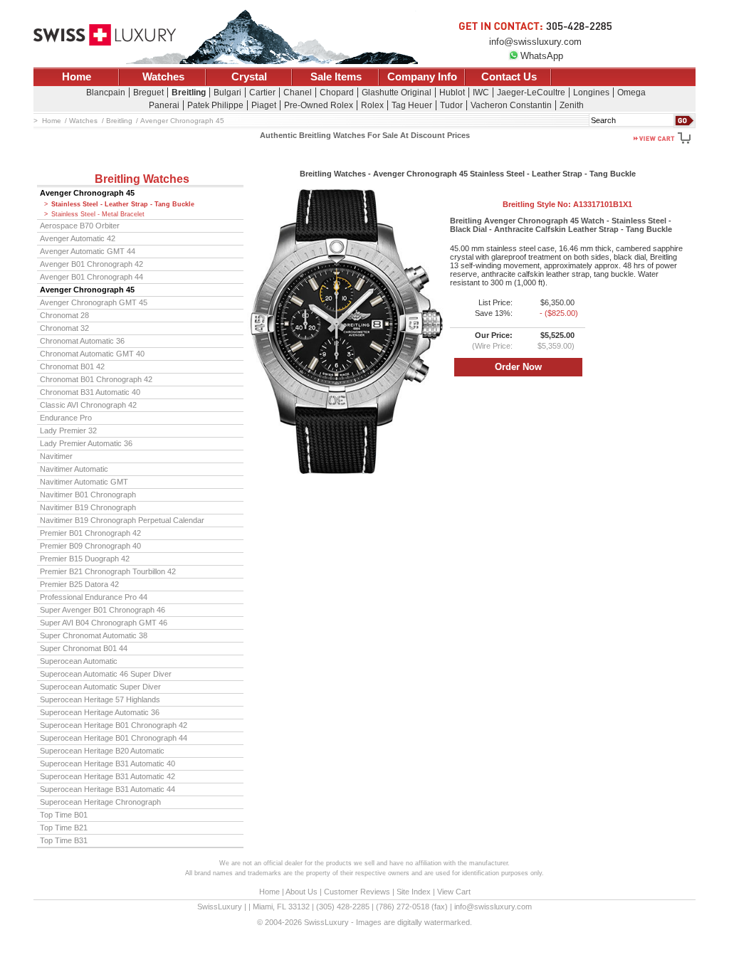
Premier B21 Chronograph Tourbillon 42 (108, 571)
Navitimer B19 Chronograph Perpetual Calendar (122, 520)
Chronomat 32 (64, 328)
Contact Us (509, 77)
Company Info (422, 77)
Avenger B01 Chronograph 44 (91, 277)
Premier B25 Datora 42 (79, 584)
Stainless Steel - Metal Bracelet (98, 214)
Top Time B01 (64, 814)
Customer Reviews (357, 891)
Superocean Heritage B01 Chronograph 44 (113, 738)
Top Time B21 (64, 827)
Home (76, 77)
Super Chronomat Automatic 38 (93, 635)
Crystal (249, 77)
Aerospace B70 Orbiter (80, 225)
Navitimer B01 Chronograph (88, 494)
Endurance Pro (66, 417)
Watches (163, 77)
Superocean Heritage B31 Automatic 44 (107, 789)
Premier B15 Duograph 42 (85, 558)
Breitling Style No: (567, 204)
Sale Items (336, 77)
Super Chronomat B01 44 (83, 648)
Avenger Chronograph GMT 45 (93, 302)
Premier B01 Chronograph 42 (90, 533)
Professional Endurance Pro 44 (93, 597)
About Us (301, 891)
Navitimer (56, 456)
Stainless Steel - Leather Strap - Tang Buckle (122, 204)
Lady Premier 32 (68, 430)
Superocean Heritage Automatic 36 (99, 712)
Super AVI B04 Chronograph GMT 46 (103, 622)
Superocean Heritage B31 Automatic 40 (107, 763)
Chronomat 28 (64, 315)
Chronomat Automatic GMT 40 (92, 353)
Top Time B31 (64, 840)
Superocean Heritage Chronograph (100, 802)
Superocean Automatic (78, 661)
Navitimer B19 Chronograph (88, 507)
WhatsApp (541, 56)
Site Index (414, 891)
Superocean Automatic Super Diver (100, 686)
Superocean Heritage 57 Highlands (100, 699)
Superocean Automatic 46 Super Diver (106, 674)
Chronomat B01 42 (72, 366)
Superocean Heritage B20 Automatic (102, 750)
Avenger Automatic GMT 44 (87, 251)
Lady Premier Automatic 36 (86, 443)
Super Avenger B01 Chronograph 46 (102, 610)
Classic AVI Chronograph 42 (88, 405)
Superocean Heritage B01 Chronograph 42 (113, 725)
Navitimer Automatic (74, 469)
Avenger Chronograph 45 (87, 193)
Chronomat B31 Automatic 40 (90, 392)
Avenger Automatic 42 (77, 238)
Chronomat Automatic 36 (82, 341)
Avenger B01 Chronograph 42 (91, 264)
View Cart (454, 891)
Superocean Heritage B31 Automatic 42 (107, 776)
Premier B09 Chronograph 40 (90, 546)
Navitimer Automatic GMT (84, 481)
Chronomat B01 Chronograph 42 (96, 379)
